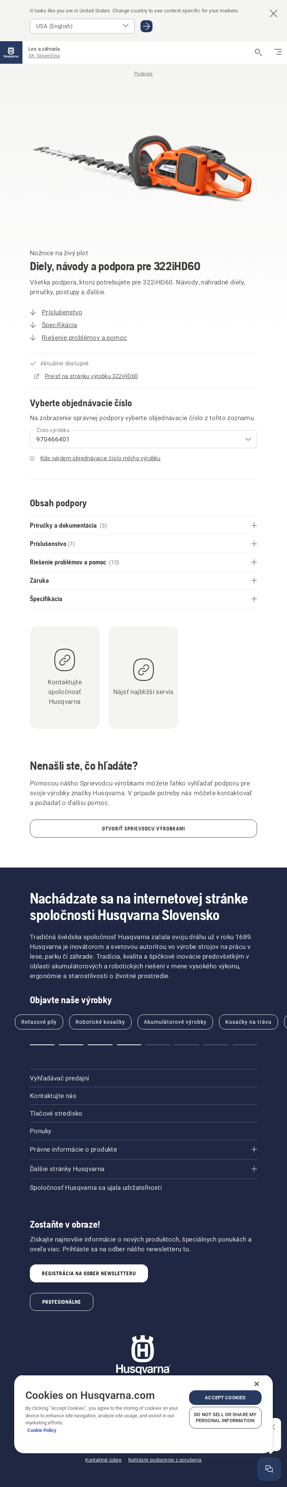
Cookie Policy (41, 1430)
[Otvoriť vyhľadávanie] (259, 52)
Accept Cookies (225, 1397)
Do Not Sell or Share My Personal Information (225, 1417)
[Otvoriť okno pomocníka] (269, 1469)
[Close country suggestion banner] (274, 13)
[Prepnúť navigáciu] (278, 52)
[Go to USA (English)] (146, 26)
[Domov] (11, 52)
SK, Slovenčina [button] (44, 55)
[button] (42, 1045)
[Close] (257, 1384)
